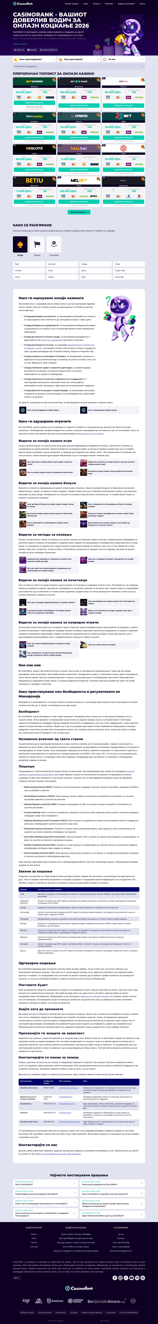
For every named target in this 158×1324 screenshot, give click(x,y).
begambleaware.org (67, 1104)
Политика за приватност (121, 1251)
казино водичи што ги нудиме (90, 433)
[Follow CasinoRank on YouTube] (131, 1278)
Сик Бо (34, 1242)
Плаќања (109, 3)
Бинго (34, 1234)
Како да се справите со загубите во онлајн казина (76, 1251)
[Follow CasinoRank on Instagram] (120, 1278)
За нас (121, 1234)
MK (15, 1278)
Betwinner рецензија (34, 106)
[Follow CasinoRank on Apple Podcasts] (142, 1278)
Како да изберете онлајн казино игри (76, 1238)
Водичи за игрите (126, 3)
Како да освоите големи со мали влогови (76, 1242)
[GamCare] (55, 1301)
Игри (85, 3)
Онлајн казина (71, 3)
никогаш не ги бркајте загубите (95, 996)
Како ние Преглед (121, 1242)
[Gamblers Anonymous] (38, 1301)
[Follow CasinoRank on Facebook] (115, 1278)
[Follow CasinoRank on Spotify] (137, 1278)
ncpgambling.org (65, 1097)
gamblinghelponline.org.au (69, 1122)
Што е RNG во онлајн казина (76, 1246)
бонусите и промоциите (52, 340)
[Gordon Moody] (75, 1301)
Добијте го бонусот (34, 103)
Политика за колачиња (56, 1321)
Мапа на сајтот (104, 1321)
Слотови (34, 1246)
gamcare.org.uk (65, 1113)
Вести (142, 3)
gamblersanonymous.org (68, 1088)
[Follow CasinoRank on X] (126, 1278)
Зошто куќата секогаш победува (76, 1234)
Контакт (121, 1238)
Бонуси (96, 3)
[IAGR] (26, 1301)
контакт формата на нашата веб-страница (61, 1154)
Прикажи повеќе (77, 212)
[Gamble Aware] (107, 1301)
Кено (34, 1238)
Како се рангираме (121, 1246)
